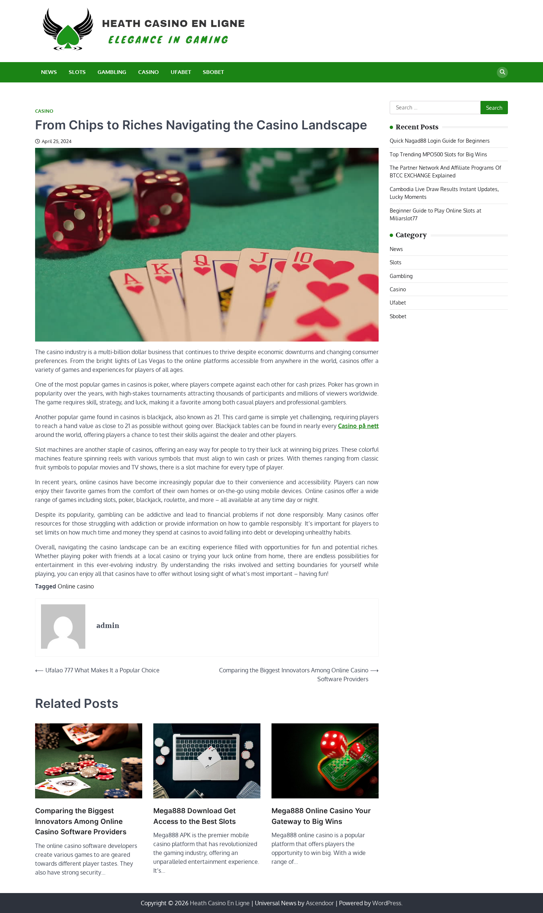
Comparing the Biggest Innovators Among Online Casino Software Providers (80, 821)
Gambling (112, 71)
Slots (77, 71)
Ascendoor (320, 903)
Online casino (76, 586)
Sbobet (213, 71)
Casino (148, 71)
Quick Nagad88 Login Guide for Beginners (440, 140)
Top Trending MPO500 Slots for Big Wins (438, 154)
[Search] (502, 72)
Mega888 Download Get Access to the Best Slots (194, 816)
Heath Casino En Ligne (220, 903)
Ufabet (181, 71)
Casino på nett (358, 426)
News (49, 71)
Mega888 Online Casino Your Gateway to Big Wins (321, 816)
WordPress (386, 903)
